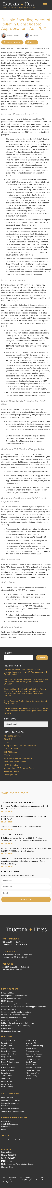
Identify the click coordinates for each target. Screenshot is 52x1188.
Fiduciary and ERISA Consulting (18, 758)
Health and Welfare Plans (15, 761)
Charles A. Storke (33, 1059)
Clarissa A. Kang (7, 1070)
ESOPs (7, 755)
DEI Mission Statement (10, 1108)
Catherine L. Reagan (34, 1054)
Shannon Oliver (32, 1043)
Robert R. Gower (7, 1059)
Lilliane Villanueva (33, 1070)
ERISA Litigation (11, 748)
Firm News (5, 1106)
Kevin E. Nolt (31, 1040)
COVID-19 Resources (9, 1124)
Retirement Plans (11, 771)
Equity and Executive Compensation (20, 745)
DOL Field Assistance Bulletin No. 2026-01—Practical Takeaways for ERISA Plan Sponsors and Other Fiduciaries (25, 672)
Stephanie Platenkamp (34, 1046)
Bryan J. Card (6, 1046)
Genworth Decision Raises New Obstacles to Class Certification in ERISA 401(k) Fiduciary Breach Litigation (26, 681)
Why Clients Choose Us (10, 1100)
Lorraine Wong (31, 1076)
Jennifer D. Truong (33, 1067)
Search (42, 657)
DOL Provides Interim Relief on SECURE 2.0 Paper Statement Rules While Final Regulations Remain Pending (26, 710)
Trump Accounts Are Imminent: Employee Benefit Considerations (25, 702)
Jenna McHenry (7, 1084)
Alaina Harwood (7, 1065)
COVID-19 (8, 739)
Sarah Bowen (6, 1043)
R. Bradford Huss (8, 1067)
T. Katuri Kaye (6, 1076)
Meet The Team (7, 1097)
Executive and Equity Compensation (15, 1004)
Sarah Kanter (6, 1073)
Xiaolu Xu (29, 1078)
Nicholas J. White (32, 1073)
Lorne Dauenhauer (8, 1051)
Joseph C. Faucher (8, 1054)
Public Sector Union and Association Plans (17, 1023)
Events (4, 1129)
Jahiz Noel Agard (8, 1040)
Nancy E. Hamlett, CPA (10, 1062)
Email (10, 1152)
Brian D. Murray (7, 1087)
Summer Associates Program (12, 1111)
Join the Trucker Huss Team (12, 1140)
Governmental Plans (9, 1020)
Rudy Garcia (6, 1056)
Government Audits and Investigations (16, 1012)
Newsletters (6, 1121)
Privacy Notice (30, 1180)
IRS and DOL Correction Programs (14, 1015)
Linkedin (7, 1161)
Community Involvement (10, 1103)
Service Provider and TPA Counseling (15, 1026)
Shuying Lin (5, 1078)
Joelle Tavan (31, 1062)
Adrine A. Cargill (7, 1048)
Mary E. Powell (31, 1048)
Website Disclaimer (42, 1180)
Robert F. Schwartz (33, 1056)
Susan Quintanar (32, 1051)
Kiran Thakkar (31, 1065)
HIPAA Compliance (12, 764)
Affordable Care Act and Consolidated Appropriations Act (23, 1006)
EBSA (6, 742)
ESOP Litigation (10, 752)
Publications (6, 1127)
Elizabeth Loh (6, 1081)
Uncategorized (10, 774)
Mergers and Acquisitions (11, 1031)
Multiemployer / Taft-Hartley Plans (18, 768)
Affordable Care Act (12, 735)
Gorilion (11, 1182)
